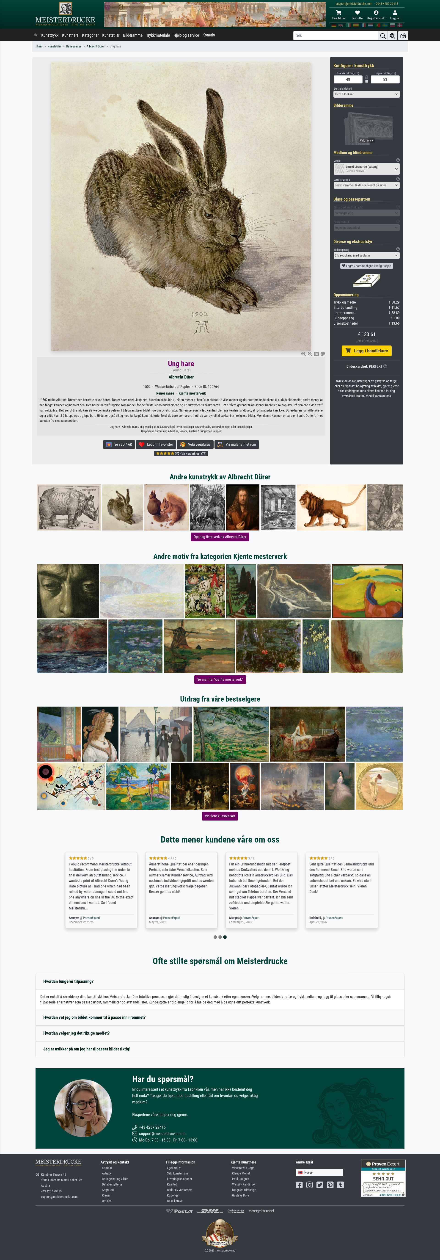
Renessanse (74, 46)
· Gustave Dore (240, 1195)
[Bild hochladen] (403, 35)
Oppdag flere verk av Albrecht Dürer (220, 537)
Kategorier (90, 35)
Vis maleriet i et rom (239, 444)
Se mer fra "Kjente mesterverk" (220, 679)
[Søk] (383, 35)
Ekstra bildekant (342, 88)
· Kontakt (106, 1168)
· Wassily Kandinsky (243, 1184)
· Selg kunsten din (177, 1173)
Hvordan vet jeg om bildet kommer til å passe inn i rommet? (94, 1017)
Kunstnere (70, 35)
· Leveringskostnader (179, 1179)
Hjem (39, 46)
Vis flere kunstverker (220, 816)
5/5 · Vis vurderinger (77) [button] (190, 453)
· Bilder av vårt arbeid (179, 1190)
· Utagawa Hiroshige (243, 1190)
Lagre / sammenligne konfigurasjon (368, 266)
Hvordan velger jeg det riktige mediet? (76, 1033)
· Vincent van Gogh (242, 1168)
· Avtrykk (106, 1173)
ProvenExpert (90, 918)
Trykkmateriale (158, 35)
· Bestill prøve (174, 1201)
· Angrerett (107, 1190)
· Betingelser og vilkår (114, 1179)
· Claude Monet (240, 1173)
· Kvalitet (171, 1184)
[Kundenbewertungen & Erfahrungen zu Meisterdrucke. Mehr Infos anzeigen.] (383, 1178)
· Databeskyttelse (111, 1184)
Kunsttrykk (49, 35)
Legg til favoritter (158, 444)
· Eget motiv (173, 1168)
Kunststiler (110, 35)
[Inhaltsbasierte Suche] (392, 35)
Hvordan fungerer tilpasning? (68, 981)
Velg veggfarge (198, 444)
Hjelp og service (186, 35)
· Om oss (106, 1201)
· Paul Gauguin (240, 1179)
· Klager (105, 1195)
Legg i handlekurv (369, 351)
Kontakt (209, 35)
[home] (35, 35)
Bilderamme (133, 35)
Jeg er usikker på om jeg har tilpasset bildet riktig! (86, 1049)
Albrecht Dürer (96, 46)
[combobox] (366, 94)
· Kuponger (172, 1195)
